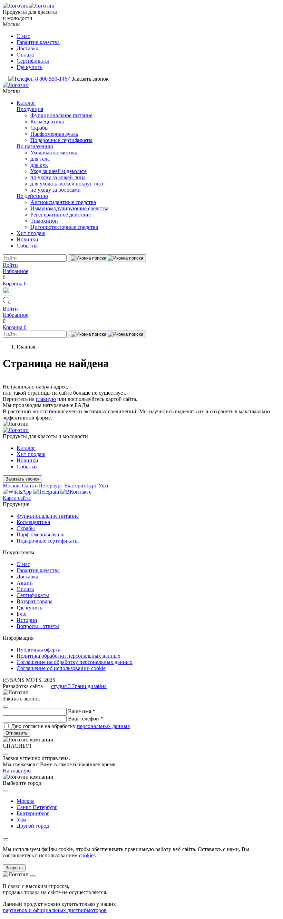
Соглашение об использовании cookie (61, 668)
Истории (27, 620)
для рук (39, 165)
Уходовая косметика (53, 152)
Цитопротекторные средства (64, 227)
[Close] (5, 707)
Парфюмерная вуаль (54, 134)
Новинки (27, 239)
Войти (10, 265)
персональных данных (103, 726)
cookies (87, 855)
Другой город (33, 826)
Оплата (25, 55)
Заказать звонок (22, 479)
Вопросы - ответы (38, 626)
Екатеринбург (80, 485)
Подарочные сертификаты (61, 140)
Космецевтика (47, 121)
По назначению (35, 146)
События (27, 246)
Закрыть (14, 867)
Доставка (27, 48)
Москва (12, 485)
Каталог (26, 103)
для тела (40, 159)
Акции (25, 583)
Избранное (15, 271)
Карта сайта (17, 498)
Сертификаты (33, 61)
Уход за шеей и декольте (58, 171)
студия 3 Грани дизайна (79, 686)
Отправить (17, 733)
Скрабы (39, 128)
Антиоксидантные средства (63, 202)
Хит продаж (31, 233)
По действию (32, 196)
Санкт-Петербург (42, 485)
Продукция (30, 109)
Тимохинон (44, 221)
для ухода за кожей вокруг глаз (66, 183)
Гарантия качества (38, 42)
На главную (17, 771)
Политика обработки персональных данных (68, 656)
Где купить (29, 67)
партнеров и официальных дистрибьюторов (55, 910)
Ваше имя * (81, 711)
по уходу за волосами (55, 190)
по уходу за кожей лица (58, 177)
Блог (22, 614)
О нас (23, 36)
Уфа (103, 485)
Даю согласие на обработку (70, 726)
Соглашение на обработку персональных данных (75, 662)
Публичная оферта (38, 650)
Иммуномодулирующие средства (69, 208)
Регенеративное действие (60, 215)
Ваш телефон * (85, 718)
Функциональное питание (61, 115)
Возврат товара (34, 601)
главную (46, 399)
